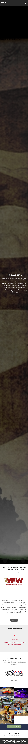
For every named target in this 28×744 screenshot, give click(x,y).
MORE (14, 620)
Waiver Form (14, 639)
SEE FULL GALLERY (14, 728)
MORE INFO (14, 295)
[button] (5, 560)
